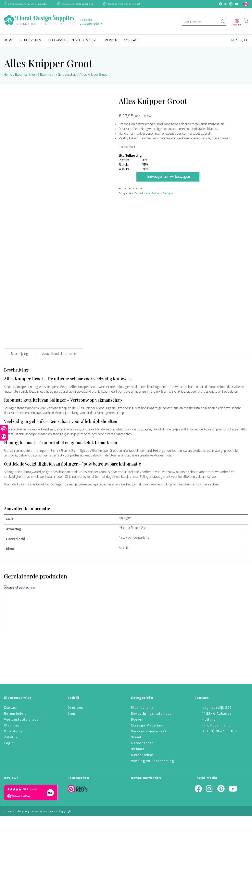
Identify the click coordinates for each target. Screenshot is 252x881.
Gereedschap (67, 75)
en (240, 40)
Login (9, 743)
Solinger (168, 193)
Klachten (11, 725)
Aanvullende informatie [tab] (59, 354)
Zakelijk (11, 737)
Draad (136, 737)
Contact (131, 40)
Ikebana (137, 749)
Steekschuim (31, 40)
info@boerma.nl (216, 725)
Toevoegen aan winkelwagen (168, 176)
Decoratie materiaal (148, 731)
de (246, 40)
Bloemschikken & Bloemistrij (73, 40)
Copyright (65, 811)
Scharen (156, 193)
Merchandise (142, 755)
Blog (71, 714)
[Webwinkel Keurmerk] (77, 789)
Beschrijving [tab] (19, 354)
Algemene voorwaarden (41, 811)
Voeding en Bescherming (152, 761)
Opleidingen (14, 731)
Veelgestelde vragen (22, 719)
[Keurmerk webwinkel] (245, 4)
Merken (111, 40)
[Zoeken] (222, 21)
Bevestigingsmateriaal (151, 714)
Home (8, 40)
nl (233, 40)
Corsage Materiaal (147, 725)
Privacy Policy (13, 811)
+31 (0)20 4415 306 (219, 731)
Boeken (137, 719)
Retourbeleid (15, 714)
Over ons (75, 708)
